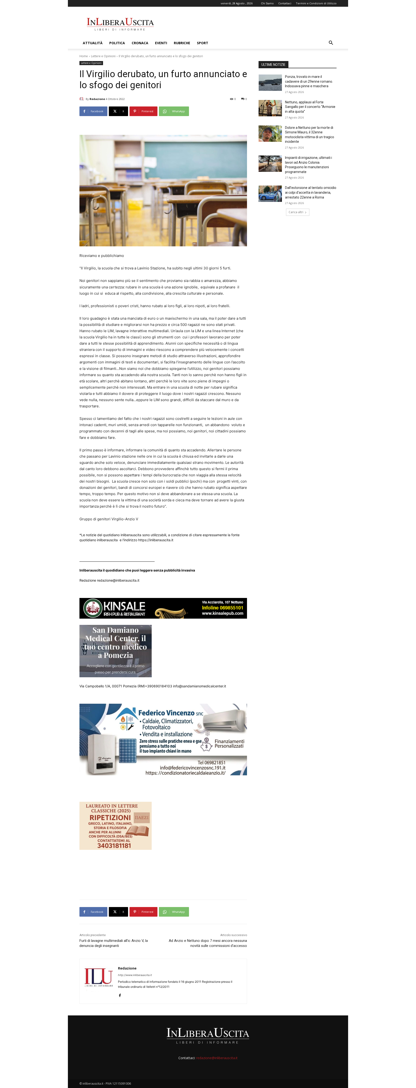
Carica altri (296, 212)
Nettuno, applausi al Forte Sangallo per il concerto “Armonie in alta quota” (310, 106)
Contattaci (284, 3)
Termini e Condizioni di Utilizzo (316, 3)
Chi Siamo (267, 3)
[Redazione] (82, 99)
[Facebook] (120, 994)
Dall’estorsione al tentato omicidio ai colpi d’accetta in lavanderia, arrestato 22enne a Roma (310, 192)
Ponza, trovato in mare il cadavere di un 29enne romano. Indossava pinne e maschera (309, 81)
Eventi (161, 43)
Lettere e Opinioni (103, 56)
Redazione (97, 99)
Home (83, 56)
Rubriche (182, 43)
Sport (202, 43)
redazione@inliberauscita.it (217, 1058)
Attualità (93, 43)
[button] (331, 43)
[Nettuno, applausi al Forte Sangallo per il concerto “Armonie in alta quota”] (270, 108)
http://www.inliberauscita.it (135, 975)
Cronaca (140, 43)
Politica (117, 43)
